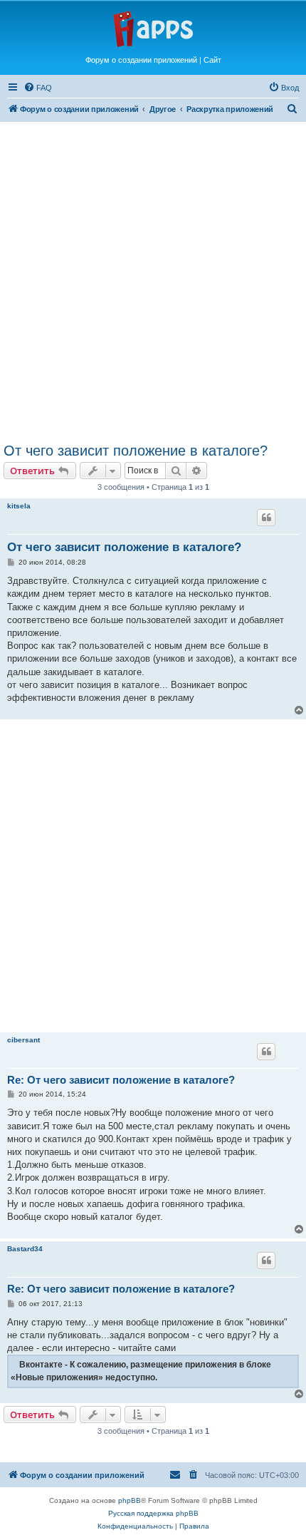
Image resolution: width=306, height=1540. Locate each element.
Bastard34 (25, 1249)
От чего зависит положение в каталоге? (136, 450)
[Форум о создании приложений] (153, 28)
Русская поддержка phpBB (153, 1513)
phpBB (129, 1500)
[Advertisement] (153, 278)
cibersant (23, 1040)
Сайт (212, 60)
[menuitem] (37, 87)
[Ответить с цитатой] (266, 517)
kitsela (19, 506)
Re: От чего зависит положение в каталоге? (121, 1080)
